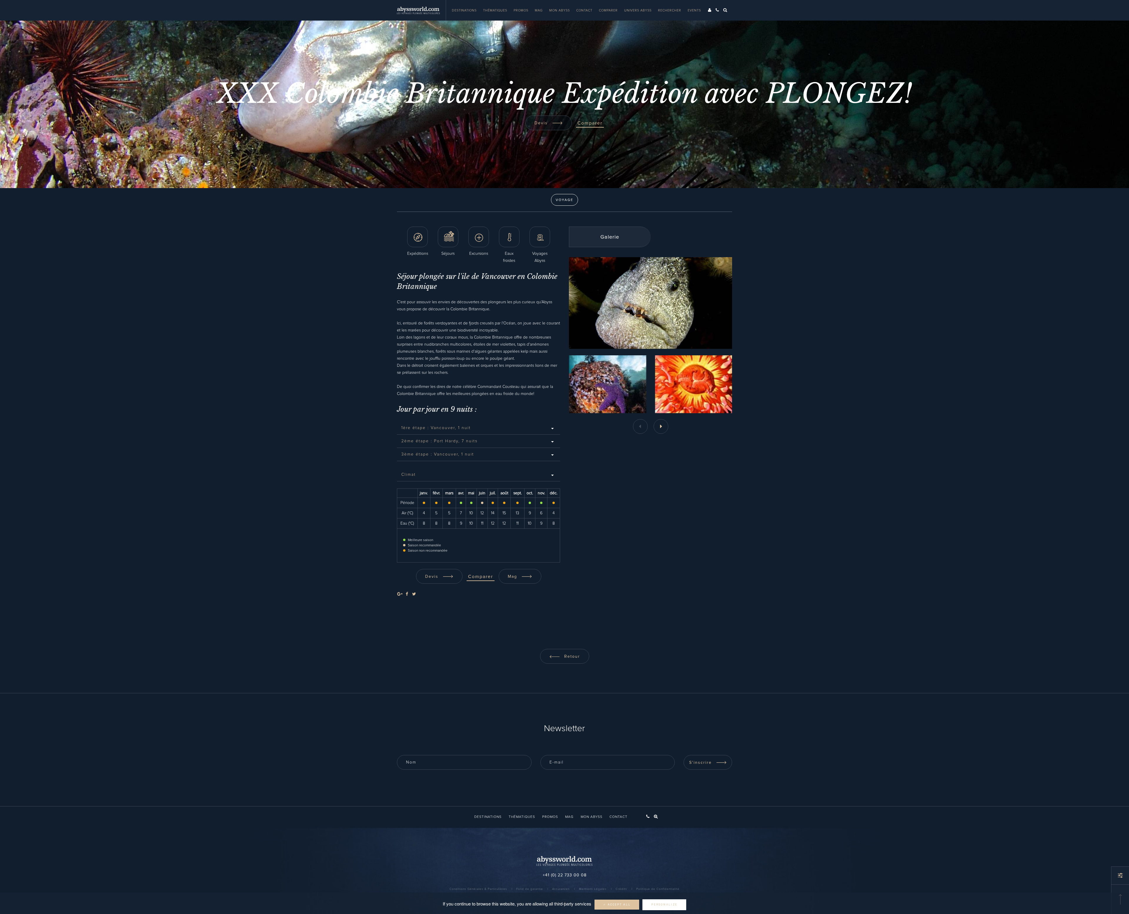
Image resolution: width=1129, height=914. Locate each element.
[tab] (478, 427)
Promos (521, 10)
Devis (542, 123)
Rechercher (669, 10)
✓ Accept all (616, 904)
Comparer (608, 10)
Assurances (561, 889)
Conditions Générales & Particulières (478, 889)
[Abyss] (421, 10)
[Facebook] (407, 594)
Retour (571, 656)
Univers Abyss (638, 10)
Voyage (564, 200)
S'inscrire (701, 763)
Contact (584, 10)
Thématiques (495, 10)
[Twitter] (414, 594)
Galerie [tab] (609, 237)
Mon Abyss (559, 10)
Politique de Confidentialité (657, 889)
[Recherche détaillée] (1120, 875)
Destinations (464, 10)
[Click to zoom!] (607, 384)
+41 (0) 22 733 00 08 (565, 875)
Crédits (621, 889)
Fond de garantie (529, 889)
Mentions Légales (593, 889)
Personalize (664, 904)
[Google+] (400, 594)
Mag (539, 10)
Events (694, 10)
